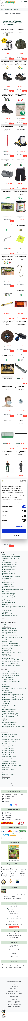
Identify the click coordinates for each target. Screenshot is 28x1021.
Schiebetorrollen (7, 692)
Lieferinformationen (14, 1001)
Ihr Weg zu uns (9, 796)
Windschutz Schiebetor (8, 656)
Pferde (3, 599)
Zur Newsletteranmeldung (14, 971)
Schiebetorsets (6, 685)
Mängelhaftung (14, 986)
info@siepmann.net (16, 924)
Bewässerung (5, 708)
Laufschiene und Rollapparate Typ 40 (12, 698)
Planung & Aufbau (7, 754)
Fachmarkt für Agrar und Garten (14, 794)
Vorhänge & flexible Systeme (10, 643)
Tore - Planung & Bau (7, 678)
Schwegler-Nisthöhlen (8, 724)
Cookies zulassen (14, 531)
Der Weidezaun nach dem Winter (11, 740)
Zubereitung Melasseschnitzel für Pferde (13, 606)
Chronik (7, 800)
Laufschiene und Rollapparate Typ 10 (12, 694)
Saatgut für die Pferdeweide (10, 601)
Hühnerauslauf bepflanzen (9, 564)
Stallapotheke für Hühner (9, 566)
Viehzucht (5, 612)
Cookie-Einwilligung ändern (14, 993)
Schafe (3, 581)
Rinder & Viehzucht (7, 610)
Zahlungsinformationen (14, 1004)
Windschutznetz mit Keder (9, 632)
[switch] (24, 511)
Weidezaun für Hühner (8, 752)
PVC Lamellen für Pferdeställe (10, 663)
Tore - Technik (5, 690)
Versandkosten (9, 817)
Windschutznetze (6, 627)
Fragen (7, 812)
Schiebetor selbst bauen (9, 679)
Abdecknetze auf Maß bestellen (11, 577)
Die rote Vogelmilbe (7, 568)
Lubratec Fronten (7, 641)
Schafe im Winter (7, 584)
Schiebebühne (6, 701)
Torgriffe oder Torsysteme (9, 745)
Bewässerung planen (8, 711)
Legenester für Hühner (8, 573)
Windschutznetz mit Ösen (9, 630)
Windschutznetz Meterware (10, 634)
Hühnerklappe (6, 571)
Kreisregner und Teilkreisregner (11, 715)
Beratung (8, 815)
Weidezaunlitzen (6, 743)
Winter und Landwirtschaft (9, 672)
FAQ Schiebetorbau (7, 683)
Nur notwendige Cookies (14, 535)
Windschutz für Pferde (8, 602)
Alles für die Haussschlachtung (10, 673)
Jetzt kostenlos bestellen (14, 860)
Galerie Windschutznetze (9, 628)
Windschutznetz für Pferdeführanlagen (13, 660)
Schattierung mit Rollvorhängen (11, 645)
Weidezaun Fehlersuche (8, 747)
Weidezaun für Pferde (8, 604)
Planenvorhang (6, 647)
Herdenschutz (6, 777)
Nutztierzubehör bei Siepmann (10, 555)
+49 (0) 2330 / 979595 (15, 909)
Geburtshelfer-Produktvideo (10, 615)
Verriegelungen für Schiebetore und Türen (14, 688)
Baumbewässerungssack (9, 709)
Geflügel (4, 561)
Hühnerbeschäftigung (8, 569)
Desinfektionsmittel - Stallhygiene (11, 556)
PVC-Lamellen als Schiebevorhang (11, 652)
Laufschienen (6, 686)
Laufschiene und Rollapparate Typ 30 (12, 696)
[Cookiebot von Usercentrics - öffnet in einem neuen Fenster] (20, 481)
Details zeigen (19, 526)
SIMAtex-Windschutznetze (9, 636)
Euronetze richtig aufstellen (10, 575)
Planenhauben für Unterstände (10, 558)
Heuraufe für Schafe (8, 582)
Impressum (14, 990)
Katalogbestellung (14, 842)
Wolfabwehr (5, 591)
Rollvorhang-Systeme (8, 649)
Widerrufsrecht (14, 988)
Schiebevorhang (6, 650)
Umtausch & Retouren (14, 1003)
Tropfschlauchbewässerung (10, 713)
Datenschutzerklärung (14, 991)
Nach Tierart (5, 767)
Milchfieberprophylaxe (8, 614)
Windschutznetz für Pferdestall (11, 662)
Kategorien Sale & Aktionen (13, 13)
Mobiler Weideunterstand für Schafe (12, 589)
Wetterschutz (5, 703)
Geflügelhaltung (6, 578)
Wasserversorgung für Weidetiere (11, 595)
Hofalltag (4, 719)
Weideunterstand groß (8, 597)
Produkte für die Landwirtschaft (11, 675)
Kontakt (7, 798)
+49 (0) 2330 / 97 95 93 (14, 919)
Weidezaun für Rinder (8, 736)
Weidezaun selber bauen (9, 741)
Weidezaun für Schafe (8, 586)
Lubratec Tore (6, 654)
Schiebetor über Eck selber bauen (11, 681)
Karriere (7, 802)
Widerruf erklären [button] (14, 927)
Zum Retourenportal (17, 891)
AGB (14, 984)
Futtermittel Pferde (7, 608)
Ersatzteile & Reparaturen (12, 814)
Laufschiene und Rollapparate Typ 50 (12, 699)
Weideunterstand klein (8, 593)
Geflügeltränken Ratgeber (9, 562)
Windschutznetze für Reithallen (11, 665)
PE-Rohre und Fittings (8, 716)
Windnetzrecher (6, 624)
